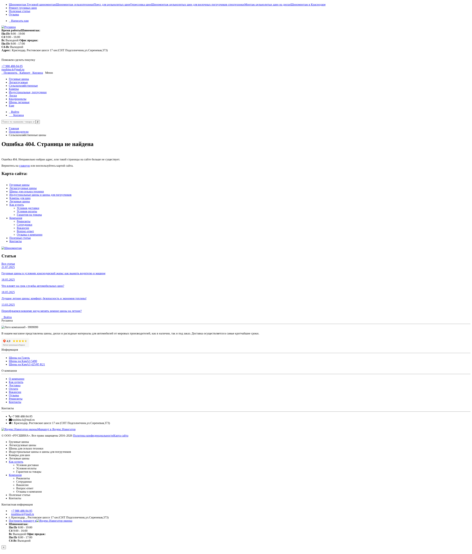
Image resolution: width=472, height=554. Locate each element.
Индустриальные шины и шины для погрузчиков (40, 194)
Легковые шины (19, 201)
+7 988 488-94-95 (12, 66)
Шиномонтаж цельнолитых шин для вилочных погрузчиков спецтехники (197, 4)
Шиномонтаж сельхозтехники (75, 4)
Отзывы (14, 14)
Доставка (14, 385)
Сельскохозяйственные (23, 85)
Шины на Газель (19, 357)
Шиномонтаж (18, 4)
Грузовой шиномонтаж (41, 4)
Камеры (14, 89)
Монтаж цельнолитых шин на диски (267, 4)
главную (24, 165)
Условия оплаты (27, 211)
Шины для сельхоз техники (26, 191)
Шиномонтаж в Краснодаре (308, 4)
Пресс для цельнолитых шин (112, 4)
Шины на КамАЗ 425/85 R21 (27, 364)
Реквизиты (23, 221)
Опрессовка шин (140, 4)
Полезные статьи (19, 11)
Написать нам (20, 20)
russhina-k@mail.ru (12, 69)
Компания (15, 218)
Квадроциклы (17, 98)
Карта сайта (120, 435)
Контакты (15, 241)
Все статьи (8, 263)
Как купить (16, 204)
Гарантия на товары (29, 214)
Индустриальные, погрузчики (28, 92)
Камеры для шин (20, 198)
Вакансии (23, 228)
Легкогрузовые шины (23, 188)
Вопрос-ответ (25, 231)
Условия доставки (28, 208)
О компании (16, 378)
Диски (13, 95)
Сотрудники (24, 224)
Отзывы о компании (29, 234)
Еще (11, 105)
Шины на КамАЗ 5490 (23, 361)
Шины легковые (19, 102)
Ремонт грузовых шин (23, 7)
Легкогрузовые (18, 82)
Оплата (13, 388)
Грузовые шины (19, 79)
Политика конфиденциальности (93, 435)
